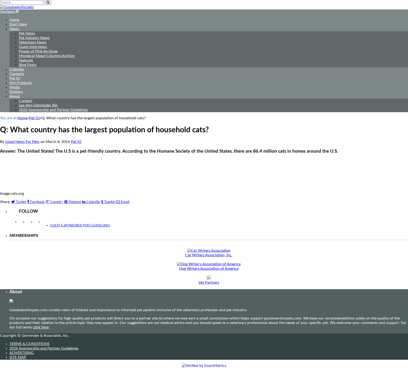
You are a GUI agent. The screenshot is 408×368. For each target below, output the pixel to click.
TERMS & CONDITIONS (29, 344)
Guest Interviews (33, 47)
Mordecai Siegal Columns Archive (46, 56)
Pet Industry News (34, 38)
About (14, 96)
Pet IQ (14, 78)
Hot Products (20, 83)
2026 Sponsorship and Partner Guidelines (53, 110)
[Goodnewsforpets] (17, 7)
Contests (16, 74)
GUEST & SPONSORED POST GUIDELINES (80, 225)
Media (14, 87)
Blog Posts (27, 65)
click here (41, 327)
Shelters (16, 92)
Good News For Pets (22, 142)
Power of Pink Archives (38, 51)
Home (14, 20)
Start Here (18, 24)
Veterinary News (33, 42)
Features (26, 60)
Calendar (16, 69)
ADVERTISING (21, 353)
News (14, 29)
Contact (25, 101)
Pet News (27, 33)
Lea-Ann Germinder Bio (38, 105)
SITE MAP (17, 357)
